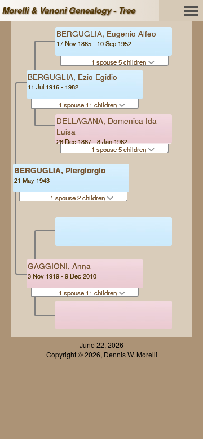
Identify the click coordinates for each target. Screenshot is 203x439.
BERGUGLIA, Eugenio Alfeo (106, 33)
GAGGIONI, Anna (59, 266)
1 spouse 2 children (78, 197)
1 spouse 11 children (88, 104)
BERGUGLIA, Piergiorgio (59, 170)
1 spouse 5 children (119, 61)
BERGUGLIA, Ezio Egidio (72, 76)
